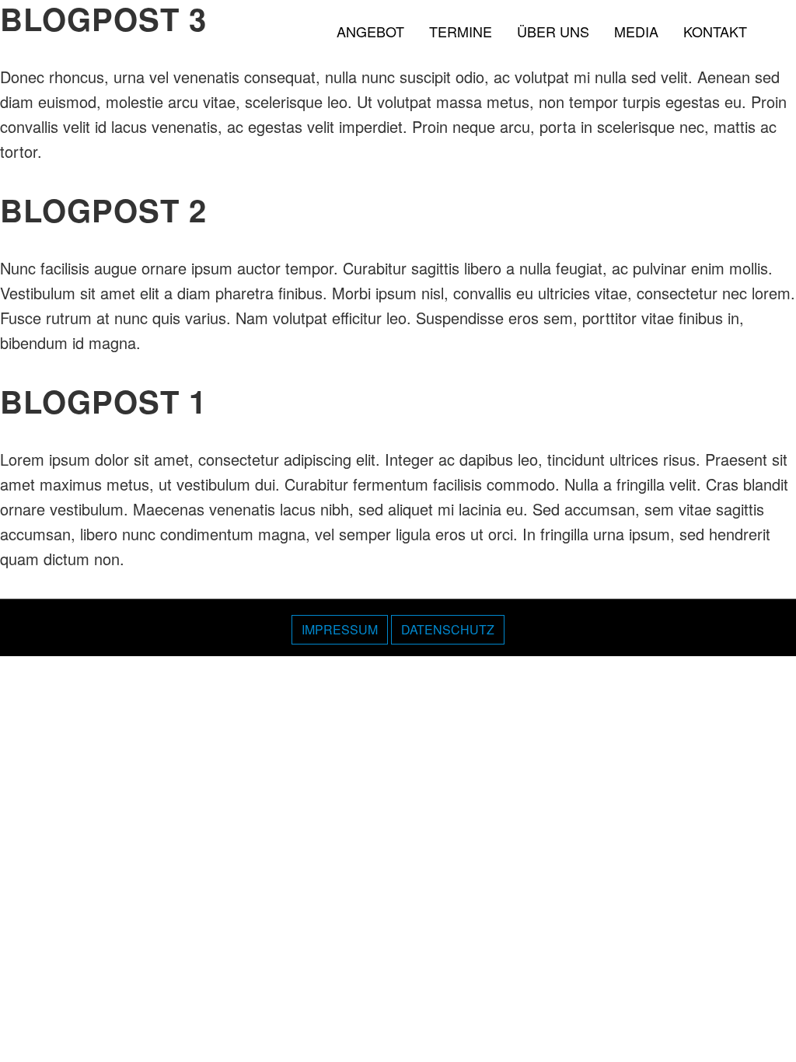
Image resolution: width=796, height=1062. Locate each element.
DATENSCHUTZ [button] (447, 629)
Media (636, 31)
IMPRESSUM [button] (340, 629)
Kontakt (715, 31)
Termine (460, 31)
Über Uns (553, 31)
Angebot (370, 31)
